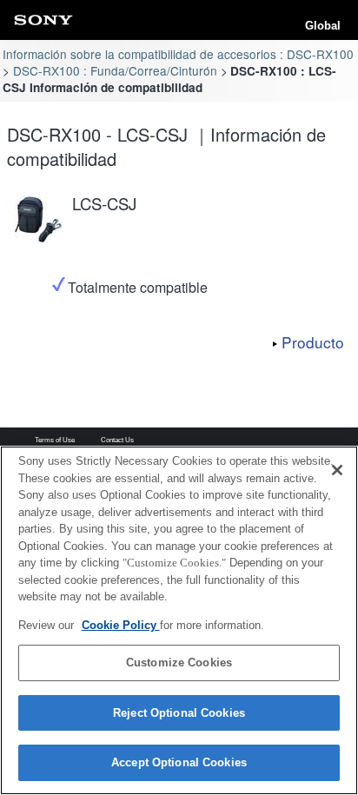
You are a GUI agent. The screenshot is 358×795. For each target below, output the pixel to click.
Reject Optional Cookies (179, 712)
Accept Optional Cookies (179, 762)
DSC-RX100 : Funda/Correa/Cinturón (115, 70)
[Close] (337, 470)
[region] (179, 620)
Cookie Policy (121, 625)
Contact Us (117, 440)
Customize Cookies (179, 662)
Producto (313, 342)
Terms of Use (55, 440)
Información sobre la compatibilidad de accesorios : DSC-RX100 (178, 54)
